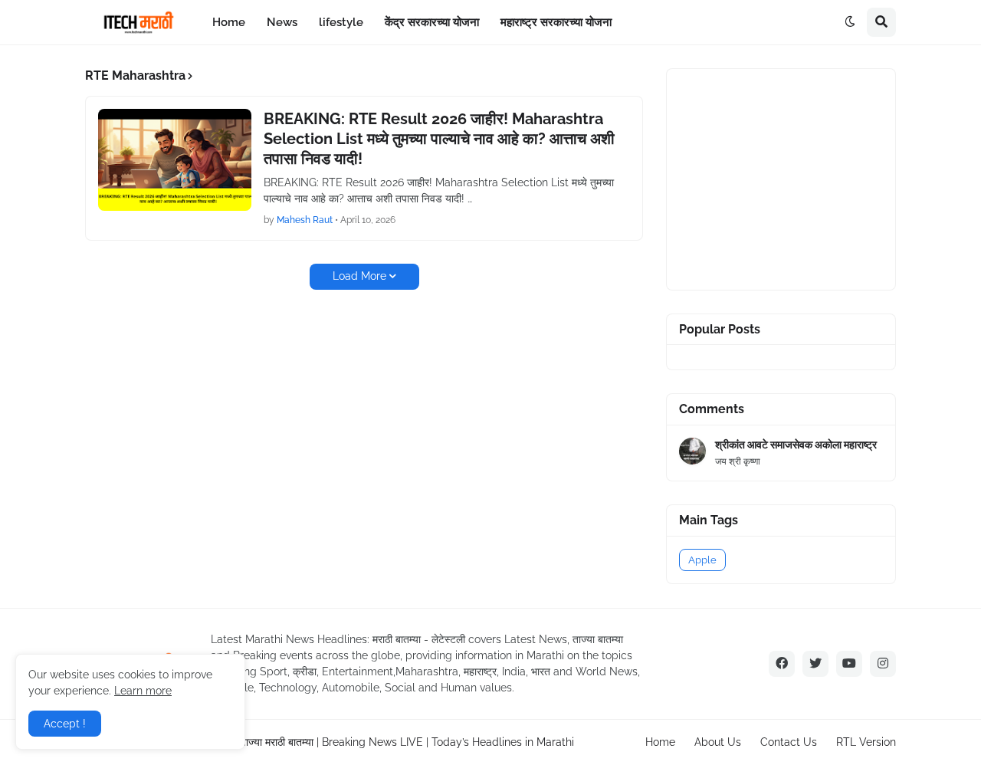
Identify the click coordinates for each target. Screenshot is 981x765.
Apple (702, 560)
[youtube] (849, 664)
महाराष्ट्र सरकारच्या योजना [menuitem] (556, 22)
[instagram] (883, 664)
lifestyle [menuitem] (341, 22)
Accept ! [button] (65, 723)
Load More (359, 276)
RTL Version (866, 742)
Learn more (143, 691)
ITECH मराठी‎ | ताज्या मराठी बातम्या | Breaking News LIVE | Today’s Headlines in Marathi (375, 742)
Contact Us (788, 742)
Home (660, 742)
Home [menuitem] (228, 22)
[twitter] (815, 664)
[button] (850, 22)
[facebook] (782, 664)
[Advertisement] (794, 177)
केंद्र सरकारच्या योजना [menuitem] (432, 22)
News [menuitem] (282, 22)
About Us (717, 742)
